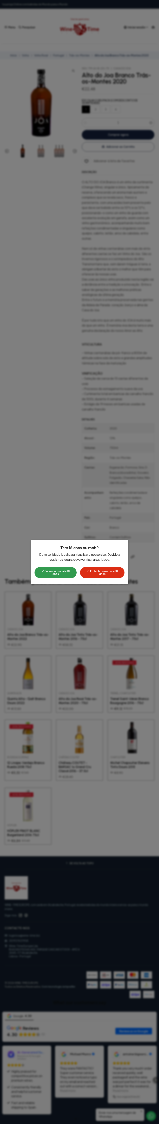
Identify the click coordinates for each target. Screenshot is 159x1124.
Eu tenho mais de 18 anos (57, 572)
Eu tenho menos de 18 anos (104, 572)
